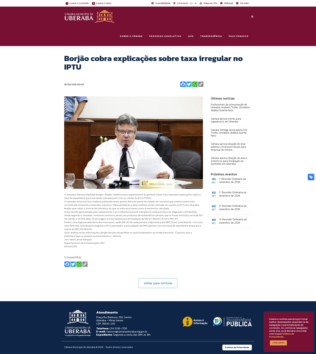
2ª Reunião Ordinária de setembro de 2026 (233, 194)
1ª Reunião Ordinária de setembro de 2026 (232, 180)
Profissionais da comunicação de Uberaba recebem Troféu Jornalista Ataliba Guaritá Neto (230, 107)
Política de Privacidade (281, 335)
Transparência (211, 36)
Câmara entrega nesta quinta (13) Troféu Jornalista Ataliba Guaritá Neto (229, 133)
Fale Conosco (239, 36)
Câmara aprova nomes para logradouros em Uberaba (226, 120)
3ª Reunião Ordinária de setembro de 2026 (233, 207)
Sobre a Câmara (131, 36)
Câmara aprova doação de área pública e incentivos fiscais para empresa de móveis (228, 147)
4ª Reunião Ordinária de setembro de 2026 (233, 221)
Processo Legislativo (165, 36)
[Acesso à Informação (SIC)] (195, 322)
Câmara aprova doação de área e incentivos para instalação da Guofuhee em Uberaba (229, 161)
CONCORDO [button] (278, 342)
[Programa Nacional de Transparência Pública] (231, 321)
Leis (191, 36)
